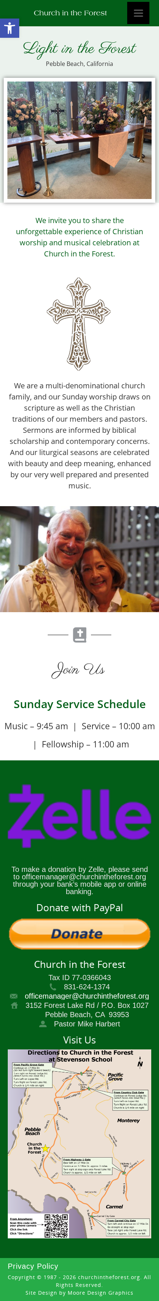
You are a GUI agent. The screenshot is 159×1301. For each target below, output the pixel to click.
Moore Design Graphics (100, 1292)
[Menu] (138, 13)
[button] (9, 28)
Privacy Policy (33, 1266)
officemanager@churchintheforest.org (87, 996)
